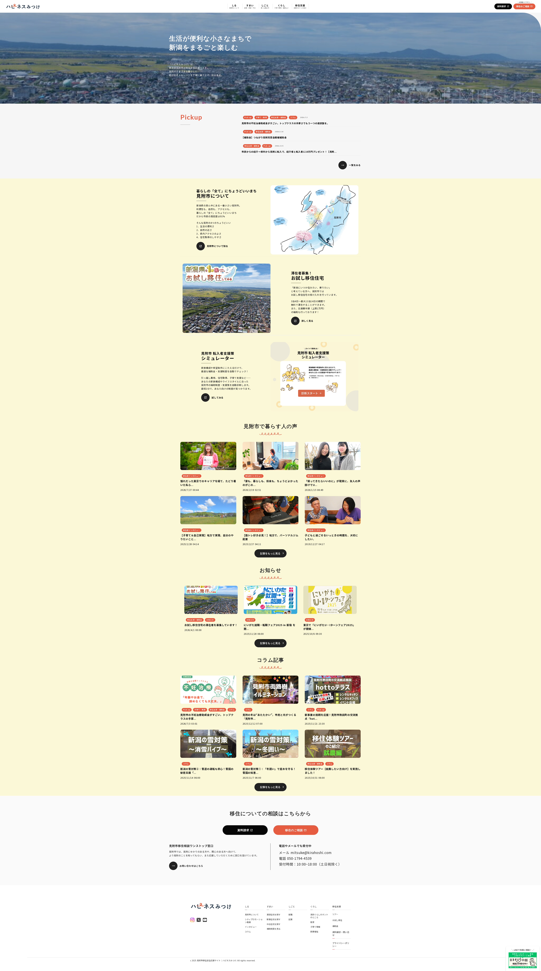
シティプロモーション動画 (253, 921)
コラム (248, 931)
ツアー (335, 914)
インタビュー (251, 927)
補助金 (335, 926)
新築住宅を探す (274, 919)
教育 (312, 922)
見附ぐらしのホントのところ (319, 916)
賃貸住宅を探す (274, 914)
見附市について (252, 914)
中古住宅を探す (274, 924)
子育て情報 (315, 927)
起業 (290, 919)
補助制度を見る (274, 928)
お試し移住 (337, 920)
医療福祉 (314, 931)
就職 (290, 914)
